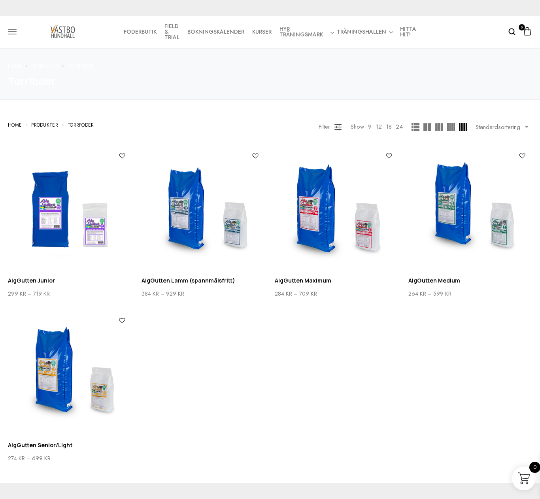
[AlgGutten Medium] (470, 208)
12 (379, 126)
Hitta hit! (408, 31)
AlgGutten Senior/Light (40, 445)
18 (389, 126)
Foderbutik (140, 31)
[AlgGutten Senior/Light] (70, 373)
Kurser (262, 31)
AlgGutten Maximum (303, 280)
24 (399, 126)
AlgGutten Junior (31, 280)
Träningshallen (361, 31)
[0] (527, 32)
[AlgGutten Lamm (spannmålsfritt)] (204, 208)
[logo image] (62, 31)
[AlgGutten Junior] (70, 208)
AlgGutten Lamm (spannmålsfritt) (188, 280)
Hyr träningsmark (301, 31)
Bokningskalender (215, 31)
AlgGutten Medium (434, 280)
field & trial (171, 31)
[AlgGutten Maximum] (337, 208)
